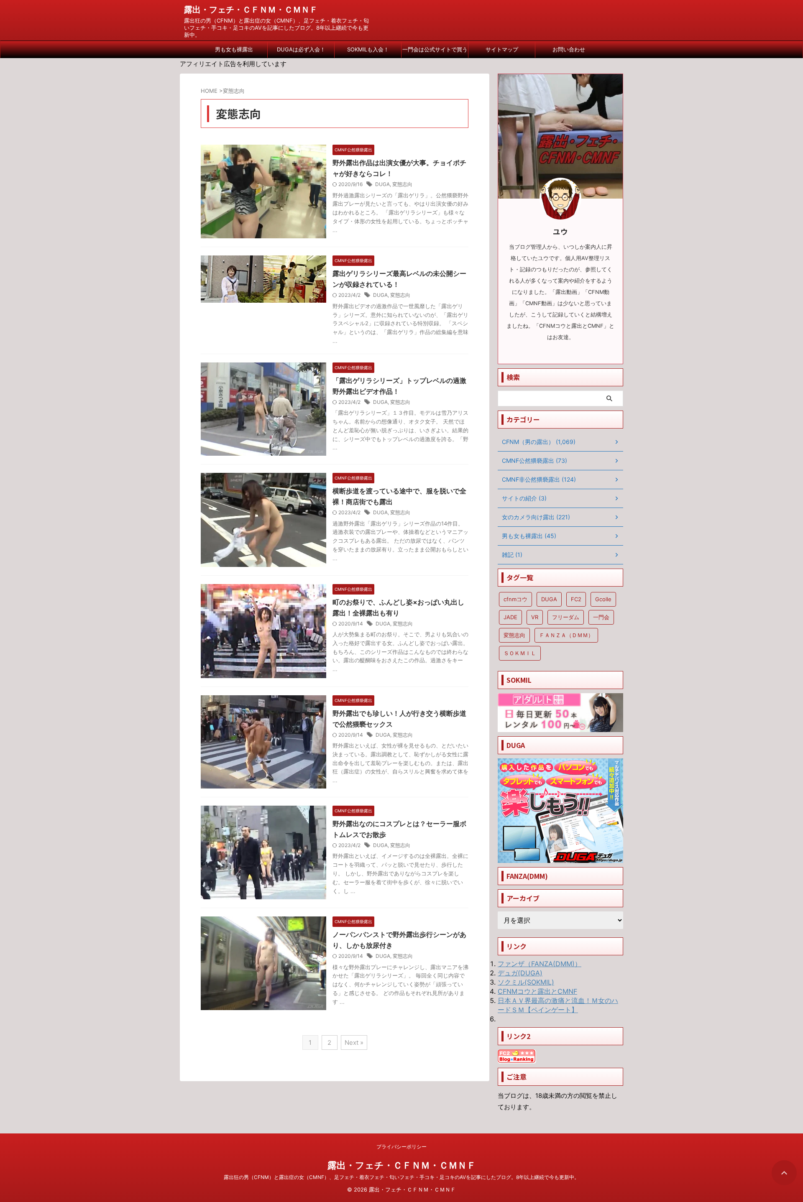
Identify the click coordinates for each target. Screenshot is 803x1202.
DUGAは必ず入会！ (301, 49)
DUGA (382, 184)
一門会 (601, 617)
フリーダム (565, 617)
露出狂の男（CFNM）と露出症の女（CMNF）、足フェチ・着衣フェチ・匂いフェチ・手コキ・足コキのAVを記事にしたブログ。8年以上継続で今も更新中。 (401, 1177)
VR (534, 617)
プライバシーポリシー (401, 1146)
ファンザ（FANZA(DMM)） (539, 964)
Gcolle (603, 599)
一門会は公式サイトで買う (435, 49)
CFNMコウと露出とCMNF (537, 991)
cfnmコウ (515, 599)
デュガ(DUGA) (520, 973)
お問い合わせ (568, 49)
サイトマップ (502, 49)
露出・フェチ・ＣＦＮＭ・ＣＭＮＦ (251, 10)
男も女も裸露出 (234, 49)
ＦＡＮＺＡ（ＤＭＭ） (566, 635)
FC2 (576, 599)
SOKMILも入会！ (368, 49)
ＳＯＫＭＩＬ (520, 653)
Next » (354, 1042)
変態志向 (402, 184)
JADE (510, 617)
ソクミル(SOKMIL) (526, 982)
